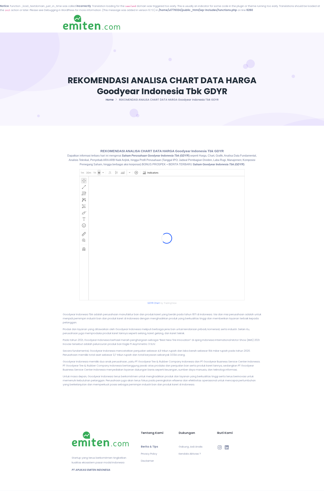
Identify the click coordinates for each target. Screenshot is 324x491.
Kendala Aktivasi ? (190, 453)
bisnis (151, 369)
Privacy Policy (149, 453)
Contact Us (185, 22)
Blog (167, 22)
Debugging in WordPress (59, 10)
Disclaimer (147, 461)
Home (152, 22)
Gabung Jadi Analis (190, 446)
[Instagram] (219, 447)
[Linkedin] (227, 447)
